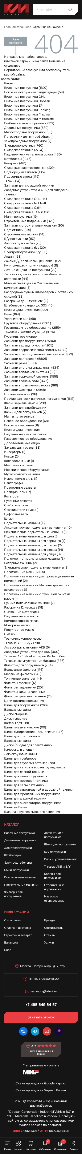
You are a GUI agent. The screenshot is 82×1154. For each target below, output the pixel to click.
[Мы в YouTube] (47, 1031)
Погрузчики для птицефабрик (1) (29, 137)
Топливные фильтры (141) (23, 678)
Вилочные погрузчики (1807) (26, 88)
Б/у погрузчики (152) (20, 239)
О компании (12, 920)
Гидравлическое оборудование (28, 439)
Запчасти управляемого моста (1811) (31, 385)
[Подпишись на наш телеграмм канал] (35, 1031)
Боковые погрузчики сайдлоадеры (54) (34, 92)
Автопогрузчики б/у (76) (22, 243)
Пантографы (13, 483)
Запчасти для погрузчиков (53, 835)
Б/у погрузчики (55, 852)
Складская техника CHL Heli (25, 199)
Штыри (9, 519)
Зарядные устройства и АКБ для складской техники (36, 192)
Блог (7, 950)
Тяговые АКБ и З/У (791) (22, 643)
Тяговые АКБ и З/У (57, 866)
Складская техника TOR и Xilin (27, 212)
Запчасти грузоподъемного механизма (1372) (38, 354)
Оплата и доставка (17, 928)
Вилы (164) (12, 314)
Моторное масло (17, 625)
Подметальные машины (21, 885)
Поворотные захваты (20, 487)
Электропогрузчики (18, 848)
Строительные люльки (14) (24, 234)
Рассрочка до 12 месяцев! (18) (26, 301)
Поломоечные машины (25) (24, 572)
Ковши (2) (11, 456)
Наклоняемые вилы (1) (20, 479)
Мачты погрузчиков (19, 416)
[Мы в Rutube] (58, 1031)
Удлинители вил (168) (20, 319)
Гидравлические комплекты (25, 434)
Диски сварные (15, 718)
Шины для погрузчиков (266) (26, 705)
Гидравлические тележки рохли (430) (33, 154)
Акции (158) (12, 256)
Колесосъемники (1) (19, 461)
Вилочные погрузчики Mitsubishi (29, 119)
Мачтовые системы (18, 465)
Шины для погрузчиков (60, 844)
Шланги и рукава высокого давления (32, 812)
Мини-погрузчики (16, 870)
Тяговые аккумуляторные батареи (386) (34, 661)
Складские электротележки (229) (29, 168)
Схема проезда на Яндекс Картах (41, 1090)
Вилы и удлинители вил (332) (26, 310)
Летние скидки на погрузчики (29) (30, 270)
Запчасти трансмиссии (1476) (26, 381)
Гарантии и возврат (18, 935)
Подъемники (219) (17, 230)
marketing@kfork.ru (43, 991)
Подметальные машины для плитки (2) (33, 545)
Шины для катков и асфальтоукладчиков (34, 767)
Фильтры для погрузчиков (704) (28, 665)
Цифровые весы (16, 514)
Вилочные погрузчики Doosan (27, 101)
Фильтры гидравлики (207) (24, 687)
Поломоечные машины (20, 877)
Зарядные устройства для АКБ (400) (31, 652)
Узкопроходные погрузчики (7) (27, 141)
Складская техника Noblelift (25, 203)
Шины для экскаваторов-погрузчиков (32, 803)
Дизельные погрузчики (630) (26, 128)
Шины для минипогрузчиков (25, 776)
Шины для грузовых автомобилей (29, 763)
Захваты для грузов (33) (22, 447)
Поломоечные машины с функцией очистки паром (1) (37, 596)
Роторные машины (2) (20, 563)
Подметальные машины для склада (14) (33, 550)
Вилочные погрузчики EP (23, 105)
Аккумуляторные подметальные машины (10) (38, 527)
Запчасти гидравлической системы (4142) (35, 350)
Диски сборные (16, 714)
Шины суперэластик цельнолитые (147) (33, 732)
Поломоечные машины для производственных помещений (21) (39, 578)
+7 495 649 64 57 (41, 1004)
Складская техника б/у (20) (25, 248)
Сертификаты (53, 928)
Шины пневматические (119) (25, 727)
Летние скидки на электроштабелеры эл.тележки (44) (32, 276)
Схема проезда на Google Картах (41, 1083)
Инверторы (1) (14, 452)
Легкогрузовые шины (20, 754)
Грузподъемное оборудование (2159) (32, 328)
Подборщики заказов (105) (24, 172)
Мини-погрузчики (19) (21, 216)
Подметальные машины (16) (25, 523)
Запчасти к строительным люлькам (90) (34, 225)
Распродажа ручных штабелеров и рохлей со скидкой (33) (38, 294)
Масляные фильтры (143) (22, 674)
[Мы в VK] (23, 1031)
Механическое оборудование (27, 470)
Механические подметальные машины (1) (35, 532)
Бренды (49, 920)
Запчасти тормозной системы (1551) (31, 376)
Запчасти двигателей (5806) (25, 359)
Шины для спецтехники (22, 736)
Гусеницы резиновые (20, 336)
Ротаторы (11, 496)
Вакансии (11, 942)
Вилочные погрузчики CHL (24, 97)
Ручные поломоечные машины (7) (29, 603)
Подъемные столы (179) (21, 176)
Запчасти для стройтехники (25, 407)
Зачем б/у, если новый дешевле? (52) (32, 261)
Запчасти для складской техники (29, 185)
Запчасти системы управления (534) (31, 367)
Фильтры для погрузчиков (13, 894)
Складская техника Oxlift (23, 208)
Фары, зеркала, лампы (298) (25, 403)
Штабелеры (12, 855)
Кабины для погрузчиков (53, 876)
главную (32, 70)
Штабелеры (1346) (18, 159)
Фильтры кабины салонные (24, 692)
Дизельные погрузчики (20, 840)
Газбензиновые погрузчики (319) (29, 123)
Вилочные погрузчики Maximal (27, 114)
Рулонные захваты (18, 501)
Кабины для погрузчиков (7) (25, 412)
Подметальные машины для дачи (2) (31, 536)
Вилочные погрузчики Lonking (27, 110)
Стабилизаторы (16, 505)
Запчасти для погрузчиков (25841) (30, 341)
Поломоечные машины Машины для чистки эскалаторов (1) (36, 587)
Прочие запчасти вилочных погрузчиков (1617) (39, 399)
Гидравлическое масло (21, 616)
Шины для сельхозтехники (24, 785)
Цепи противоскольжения (24, 701)
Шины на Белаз (15, 807)
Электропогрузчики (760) (23, 145)
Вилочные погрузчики (19, 833)
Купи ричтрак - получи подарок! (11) (31, 265)
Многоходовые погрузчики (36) (28, 132)
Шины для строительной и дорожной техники (39, 789)
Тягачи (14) (12, 181)
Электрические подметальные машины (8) (36, 567)
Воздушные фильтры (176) (23, 670)
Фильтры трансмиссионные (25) (28, 696)
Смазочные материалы (21, 612)
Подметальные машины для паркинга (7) (34, 541)
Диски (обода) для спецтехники (28, 745)
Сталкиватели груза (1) (21, 510)
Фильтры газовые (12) (20, 683)
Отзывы (49, 935)
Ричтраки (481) (15, 163)
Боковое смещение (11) (21, 425)
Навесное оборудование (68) (26, 421)
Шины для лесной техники (24, 772)
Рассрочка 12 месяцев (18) (23, 607)
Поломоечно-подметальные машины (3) (34, 558)
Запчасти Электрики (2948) (25, 390)
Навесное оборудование (54, 898)
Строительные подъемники (54, 887)
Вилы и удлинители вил (22, 430)
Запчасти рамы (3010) (20, 363)
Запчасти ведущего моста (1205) (28, 345)
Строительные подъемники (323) (29, 221)
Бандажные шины (17, 710)
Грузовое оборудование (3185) (27, 323)
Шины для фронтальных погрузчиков (32, 794)
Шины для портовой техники (26, 781)
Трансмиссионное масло (23, 638)
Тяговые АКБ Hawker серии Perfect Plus (34, 656)
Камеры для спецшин (20, 749)
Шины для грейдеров (20, 758)
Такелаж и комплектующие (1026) (29, 332)
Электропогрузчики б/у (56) (25, 252)
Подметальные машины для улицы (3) (32, 554)
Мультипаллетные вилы (22, 474)
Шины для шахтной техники (25, 798)
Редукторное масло (19, 630)
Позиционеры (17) (17, 492)
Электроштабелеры (18, 862)
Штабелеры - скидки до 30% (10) (29, 305)
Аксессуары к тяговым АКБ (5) (27, 647)
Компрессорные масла (21, 621)
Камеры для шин (16, 723)
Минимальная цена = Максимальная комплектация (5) (31, 285)
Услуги (49, 942)
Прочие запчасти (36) (20, 394)
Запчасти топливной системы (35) (30, 372)
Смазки (10, 634)
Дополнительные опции (22, 443)
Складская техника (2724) (23, 150)
